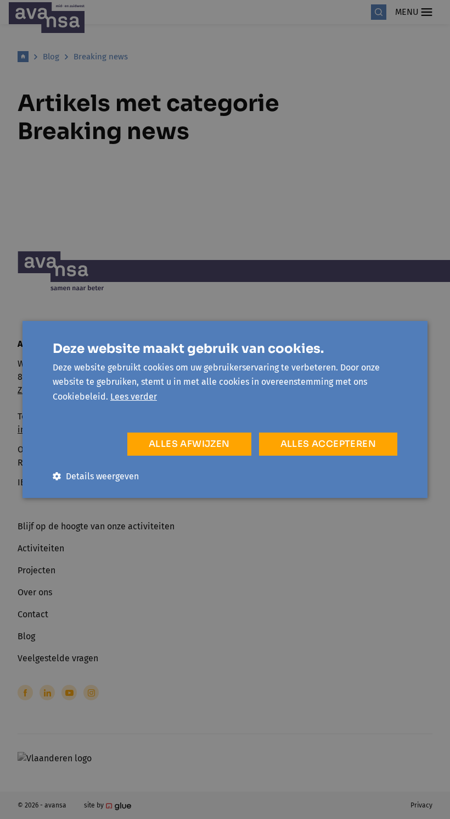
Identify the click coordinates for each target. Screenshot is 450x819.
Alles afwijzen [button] (189, 444)
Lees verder (133, 396)
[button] (96, 476)
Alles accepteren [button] (328, 444)
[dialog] (225, 409)
